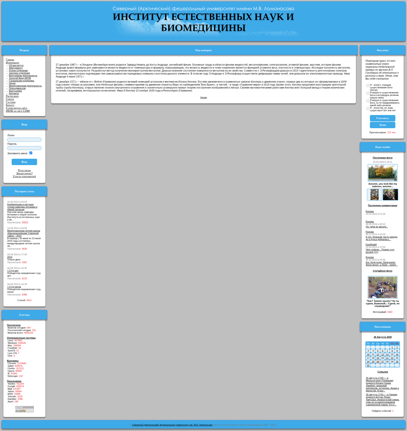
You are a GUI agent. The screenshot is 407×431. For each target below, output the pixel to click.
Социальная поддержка (21, 80)
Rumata (370, 211)
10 (368, 354)
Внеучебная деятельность (23, 75)
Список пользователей (24, 176)
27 (382, 361)
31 (368, 365)
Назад (203, 97)
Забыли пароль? (24, 173)
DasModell (371, 244)
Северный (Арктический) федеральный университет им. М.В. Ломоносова (172, 425)
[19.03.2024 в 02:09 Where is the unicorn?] (375, 199)
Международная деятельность (25, 85)
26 (377, 361)
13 (382, 354)
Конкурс (10, 105)
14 (387, 354)
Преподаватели (17, 88)
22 (392, 358)
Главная (10, 59)
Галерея (10, 99)
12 (377, 354)
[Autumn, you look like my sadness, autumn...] (382, 179)
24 (368, 361)
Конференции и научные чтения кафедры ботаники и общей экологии (22, 207)
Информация (12, 62)
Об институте (16, 65)
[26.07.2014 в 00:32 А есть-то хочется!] (390, 199)
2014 (9, 257)
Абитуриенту (16, 68)
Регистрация (24, 170)
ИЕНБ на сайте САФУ (18, 111)
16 (397, 354)
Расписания (12, 96)
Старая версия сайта (16, 108)
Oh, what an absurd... (377, 226)
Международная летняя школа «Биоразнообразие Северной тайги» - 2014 (23, 233)
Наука (12, 83)
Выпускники (15, 91)
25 (373, 361)
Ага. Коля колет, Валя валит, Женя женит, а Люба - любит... (382, 263)
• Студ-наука (14, 286)
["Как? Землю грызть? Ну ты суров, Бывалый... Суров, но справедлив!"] (382, 297)
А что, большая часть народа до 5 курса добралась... (381, 238)
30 (397, 361)
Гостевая (10, 102)
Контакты (14, 93)
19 (377, 358)
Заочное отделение (19, 73)
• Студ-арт (12, 270)
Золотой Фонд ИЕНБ (20, 78)
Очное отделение (18, 70)
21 (387, 358)
